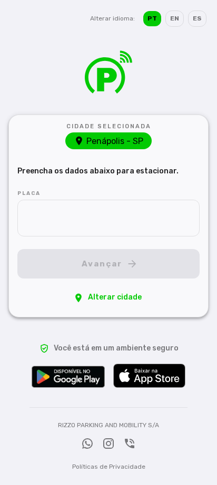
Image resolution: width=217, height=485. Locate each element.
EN (174, 18)
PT (152, 18)
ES (197, 18)
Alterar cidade (115, 297)
